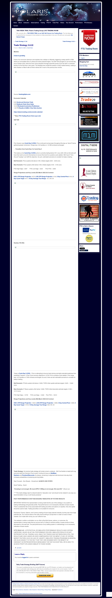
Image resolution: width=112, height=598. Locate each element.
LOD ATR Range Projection (44, 176)
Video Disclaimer (33, 589)
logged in (25, 557)
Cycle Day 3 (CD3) (24, 373)
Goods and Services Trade (25, 102)
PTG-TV (49, 22)
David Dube (30, 48)
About (20, 22)
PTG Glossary (88, 22)
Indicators (26, 22)
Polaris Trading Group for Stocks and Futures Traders (30, 593)
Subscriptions (35, 22)
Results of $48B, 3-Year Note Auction (30, 108)
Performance (79, 22)
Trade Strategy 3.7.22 (20, 41)
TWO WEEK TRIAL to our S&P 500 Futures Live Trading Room (44, 33)
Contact (16, 26)
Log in (83, 58)
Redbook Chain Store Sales (25, 104)
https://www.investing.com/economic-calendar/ (28, 112)
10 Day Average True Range (37, 178)
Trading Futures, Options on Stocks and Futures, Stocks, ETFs (26, 583)
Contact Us (60, 589)
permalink (19, 548)
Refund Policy (41, 589)
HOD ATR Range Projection (22, 176)
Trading (43, 22)
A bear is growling (19, 56)
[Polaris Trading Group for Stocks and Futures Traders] (56, 12)
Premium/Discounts (28, 475)
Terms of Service (19, 589)
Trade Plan (56, 22)
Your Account (70, 22)
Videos (62, 22)
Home (15, 22)
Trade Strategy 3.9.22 (69, 41)
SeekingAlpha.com (24, 94)
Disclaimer (26, 589)
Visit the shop (83, 66)
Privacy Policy (48, 589)
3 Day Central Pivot (63, 176)
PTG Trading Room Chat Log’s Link (30, 116)
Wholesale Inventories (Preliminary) (28, 106)
